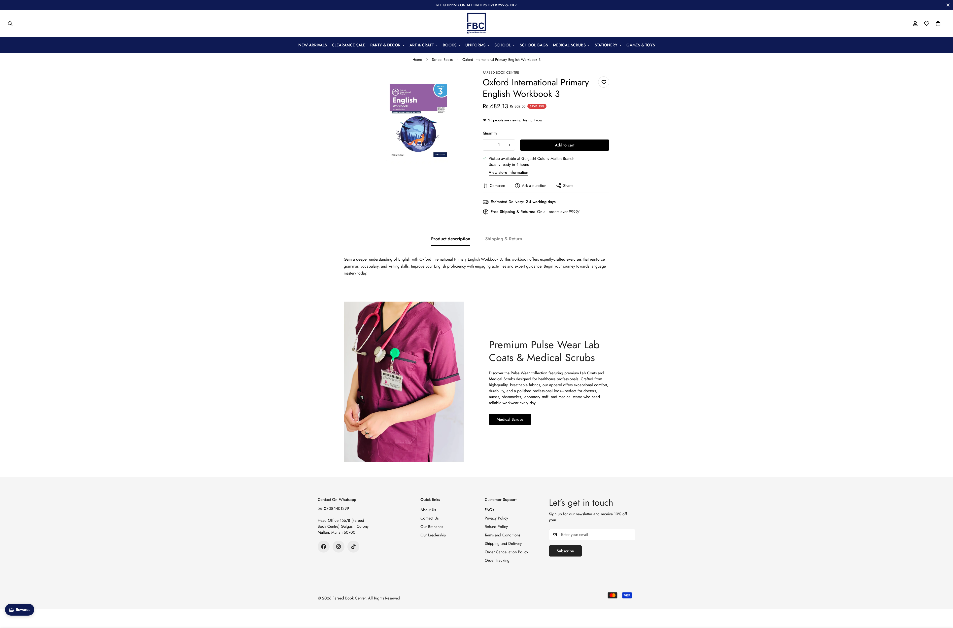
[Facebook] (324, 547)
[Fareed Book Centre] (476, 23)
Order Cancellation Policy (506, 552)
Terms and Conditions (502, 535)
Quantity (490, 133)
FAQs (489, 510)
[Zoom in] (466, 80)
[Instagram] (338, 547)
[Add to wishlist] (603, 82)
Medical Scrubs (510, 419)
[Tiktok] (353, 547)
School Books (442, 59)
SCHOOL (502, 45)
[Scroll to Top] (943, 601)
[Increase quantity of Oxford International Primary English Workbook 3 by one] (509, 145)
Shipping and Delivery (503, 543)
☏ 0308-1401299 (333, 508)
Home (417, 59)
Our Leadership (433, 535)
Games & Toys (640, 45)
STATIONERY (606, 45)
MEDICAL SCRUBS (569, 45)
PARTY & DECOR (385, 45)
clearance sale (348, 45)
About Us (428, 510)
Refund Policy (496, 526)
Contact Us (429, 518)
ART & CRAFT (421, 45)
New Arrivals (312, 45)
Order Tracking (497, 560)
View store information (508, 172)
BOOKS (449, 45)
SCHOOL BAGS (534, 45)
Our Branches (431, 526)
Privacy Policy (496, 518)
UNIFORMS (475, 45)
